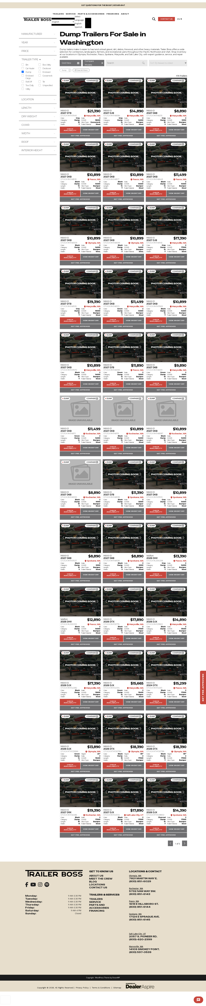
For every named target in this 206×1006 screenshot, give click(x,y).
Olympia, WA (135, 875)
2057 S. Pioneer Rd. (143, 936)
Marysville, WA (136, 946)
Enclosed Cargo (29, 76)
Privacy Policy (82, 988)
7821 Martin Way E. (143, 878)
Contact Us (166, 19)
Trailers (96, 899)
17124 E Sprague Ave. (144, 916)
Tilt (43, 81)
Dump (28, 72)
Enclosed (46, 72)
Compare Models (91, 80)
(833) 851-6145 (139, 919)
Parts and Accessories (99, 906)
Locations (97, 884)
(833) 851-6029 (140, 881)
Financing (96, 910)
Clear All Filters (81, 70)
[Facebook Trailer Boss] (26, 884)
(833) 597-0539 (140, 952)
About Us (96, 875)
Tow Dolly (30, 85)
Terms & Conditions (101, 988)
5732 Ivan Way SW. (142, 891)
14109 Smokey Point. (144, 949)
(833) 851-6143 (139, 894)
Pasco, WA (134, 901)
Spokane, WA (135, 914)
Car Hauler (30, 68)
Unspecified (47, 85)
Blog (93, 881)
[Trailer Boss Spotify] (46, 884)
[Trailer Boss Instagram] (40, 884)
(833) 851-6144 (140, 906)
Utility (28, 89)
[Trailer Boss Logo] (54, 873)
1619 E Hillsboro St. (144, 904)
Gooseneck (47, 75)
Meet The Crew (100, 878)
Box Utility (46, 64)
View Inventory (91, 130)
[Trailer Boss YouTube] (33, 884)
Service (95, 902)
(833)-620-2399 (140, 939)
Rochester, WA (136, 888)
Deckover (46, 68)
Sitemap (117, 988)
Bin (27, 64)
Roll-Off (29, 81)
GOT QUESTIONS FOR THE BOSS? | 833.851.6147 (103, 5)
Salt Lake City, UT (137, 933)
